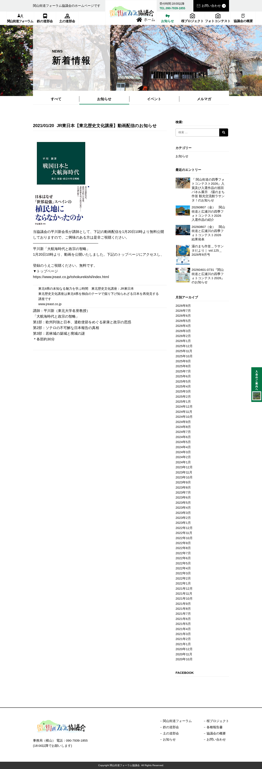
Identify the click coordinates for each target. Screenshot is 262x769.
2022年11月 (184, 533)
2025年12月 (184, 346)
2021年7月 (183, 613)
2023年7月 (183, 492)
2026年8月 (183, 305)
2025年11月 (184, 351)
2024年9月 (183, 422)
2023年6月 (183, 497)
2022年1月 (183, 583)
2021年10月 (184, 598)
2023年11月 (184, 472)
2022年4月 (183, 568)
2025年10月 (184, 356)
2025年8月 (183, 366)
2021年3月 (183, 634)
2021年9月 (183, 603)
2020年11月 (184, 654)
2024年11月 (184, 412)
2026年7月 (183, 310)
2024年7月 (183, 432)
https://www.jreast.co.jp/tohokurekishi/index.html (71, 277)
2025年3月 (183, 391)
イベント (154, 99)
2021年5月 (183, 624)
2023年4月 (183, 507)
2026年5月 (183, 321)
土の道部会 (67, 21)
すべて (56, 99)
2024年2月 (183, 457)
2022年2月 (183, 578)
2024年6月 (183, 437)
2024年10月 (184, 416)
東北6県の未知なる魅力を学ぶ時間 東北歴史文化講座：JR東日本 (86, 288)
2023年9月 (183, 482)
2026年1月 (183, 341)
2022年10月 (184, 538)
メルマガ (204, 99)
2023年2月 (183, 518)
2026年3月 (183, 331)
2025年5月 (183, 381)
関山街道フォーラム (20, 21)
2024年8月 (183, 427)
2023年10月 (184, 477)
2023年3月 (183, 513)
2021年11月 (184, 593)
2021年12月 (184, 588)
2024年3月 (183, 452)
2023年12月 (184, 467)
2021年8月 (183, 608)
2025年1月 (183, 401)
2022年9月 (183, 543)
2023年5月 (183, 502)
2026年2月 (183, 336)
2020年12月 (184, 649)
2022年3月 (183, 573)
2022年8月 (183, 548)
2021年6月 (183, 619)
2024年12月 (184, 406)
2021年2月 (183, 639)
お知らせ (167, 21)
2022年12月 (184, 528)
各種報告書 (215, 727)
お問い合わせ (211, 5)
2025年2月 (183, 396)
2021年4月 (183, 629)
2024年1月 (183, 462)
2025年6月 (183, 376)
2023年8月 (183, 487)
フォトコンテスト (218, 21)
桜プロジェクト (192, 21)
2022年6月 (183, 558)
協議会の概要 (243, 21)
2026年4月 (183, 326)
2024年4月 (183, 447)
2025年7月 (183, 371)
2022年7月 (183, 553)
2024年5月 (183, 442)
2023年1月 (183, 523)
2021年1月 (183, 644)
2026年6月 (183, 315)
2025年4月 (183, 386)
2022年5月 (183, 563)
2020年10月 (184, 659)
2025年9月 (183, 361)
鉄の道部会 (45, 21)
